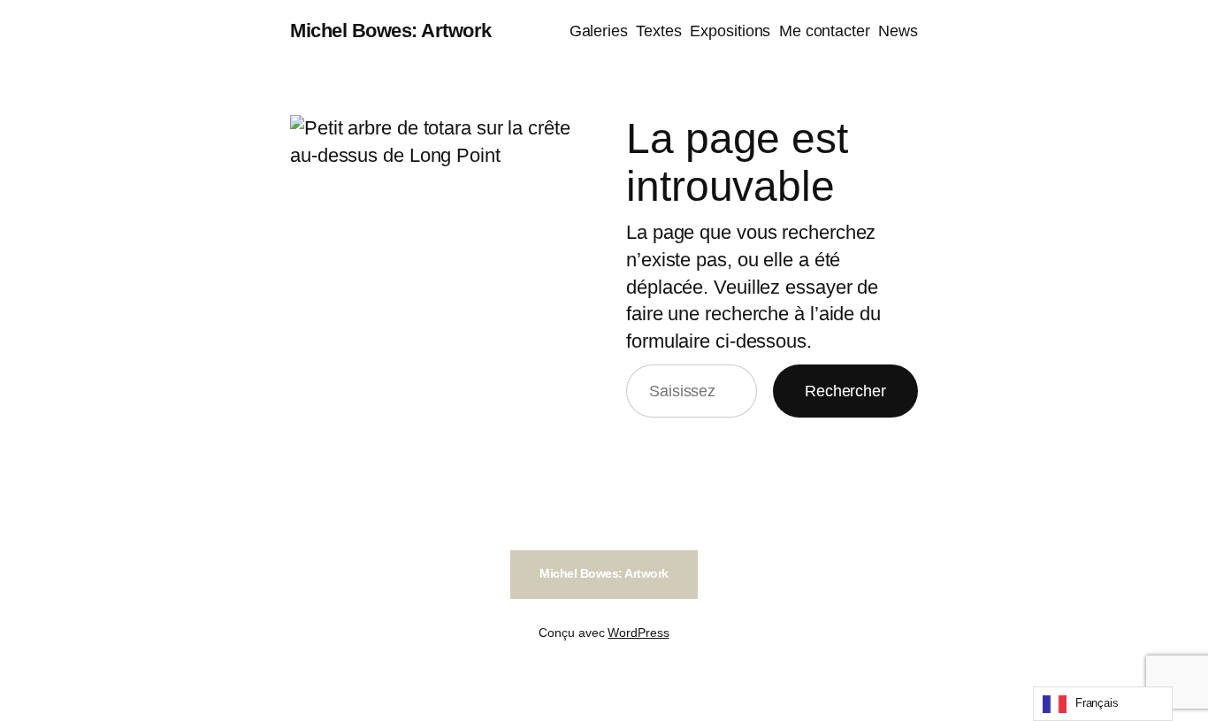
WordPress (638, 632)
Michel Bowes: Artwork (391, 30)
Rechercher (845, 391)
